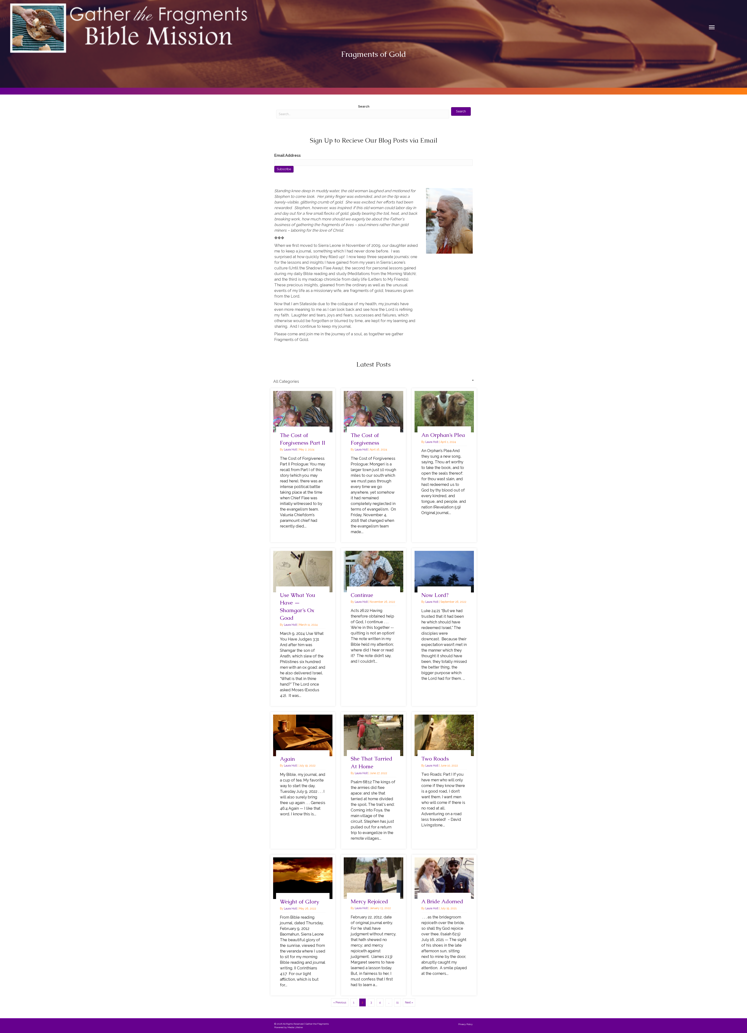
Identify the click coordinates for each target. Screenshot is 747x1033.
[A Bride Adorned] (444, 925)
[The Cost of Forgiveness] (373, 465)
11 (397, 1002)
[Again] (302, 780)
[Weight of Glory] (302, 925)
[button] (461, 111)
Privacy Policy (465, 1024)
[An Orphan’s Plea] (444, 465)
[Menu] (711, 27)
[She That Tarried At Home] (373, 780)
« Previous (339, 1002)
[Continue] (373, 627)
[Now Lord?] (444, 627)
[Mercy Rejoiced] (373, 925)
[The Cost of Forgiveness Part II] (302, 465)
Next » (409, 1002)
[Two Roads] (444, 780)
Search (363, 106)
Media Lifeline (295, 1027)
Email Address (287, 155)
